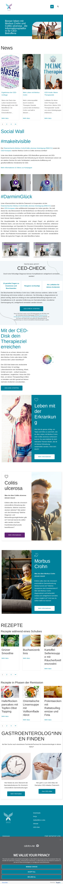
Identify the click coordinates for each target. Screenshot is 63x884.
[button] (52, 6)
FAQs (35, 816)
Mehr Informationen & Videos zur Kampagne (17, 167)
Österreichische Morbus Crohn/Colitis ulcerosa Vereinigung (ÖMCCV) (28, 148)
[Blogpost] (10, 641)
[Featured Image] (10, 71)
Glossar (35, 823)
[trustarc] (58, 882)
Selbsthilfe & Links (39, 820)
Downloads (36, 813)
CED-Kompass (6, 150)
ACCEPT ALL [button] (31, 872)
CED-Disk (36, 827)
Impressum (6, 836)
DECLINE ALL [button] (32, 877)
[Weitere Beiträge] (15, 124)
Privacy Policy (5, 882)
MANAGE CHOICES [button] (31, 867)
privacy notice (44, 859)
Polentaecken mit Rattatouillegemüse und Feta (52, 707)
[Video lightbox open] (15, 250)
